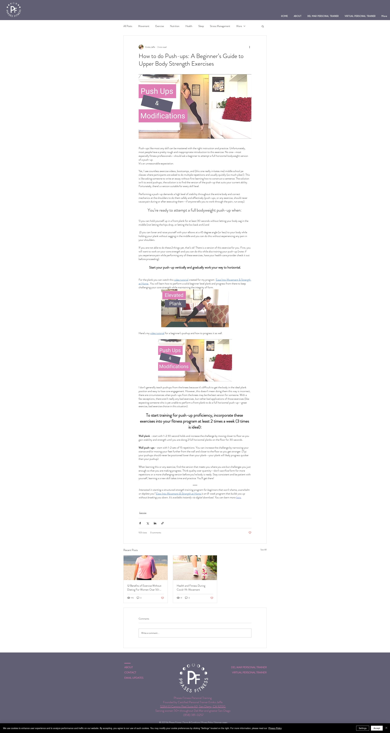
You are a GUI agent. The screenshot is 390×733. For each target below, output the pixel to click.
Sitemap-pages (220, 722)
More (239, 26)
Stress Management (220, 26)
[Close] (386, 728)
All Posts (127, 26)
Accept (377, 728)
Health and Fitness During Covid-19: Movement (191, 588)
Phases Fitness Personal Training (193, 698)
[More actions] (249, 47)
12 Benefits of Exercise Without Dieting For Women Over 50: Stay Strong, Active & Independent (144, 588)
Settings (363, 728)
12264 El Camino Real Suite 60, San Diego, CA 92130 (193, 706)
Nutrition (174, 26)
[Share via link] (162, 523)
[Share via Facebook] (140, 523)
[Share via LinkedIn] (155, 523)
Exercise (159, 26)
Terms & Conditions (191, 722)
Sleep (201, 26)
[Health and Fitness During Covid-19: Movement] (195, 567)
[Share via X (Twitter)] (147, 523)
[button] (262, 26)
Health (188, 26)
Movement (143, 26)
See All (264, 549)
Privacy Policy (207, 722)
